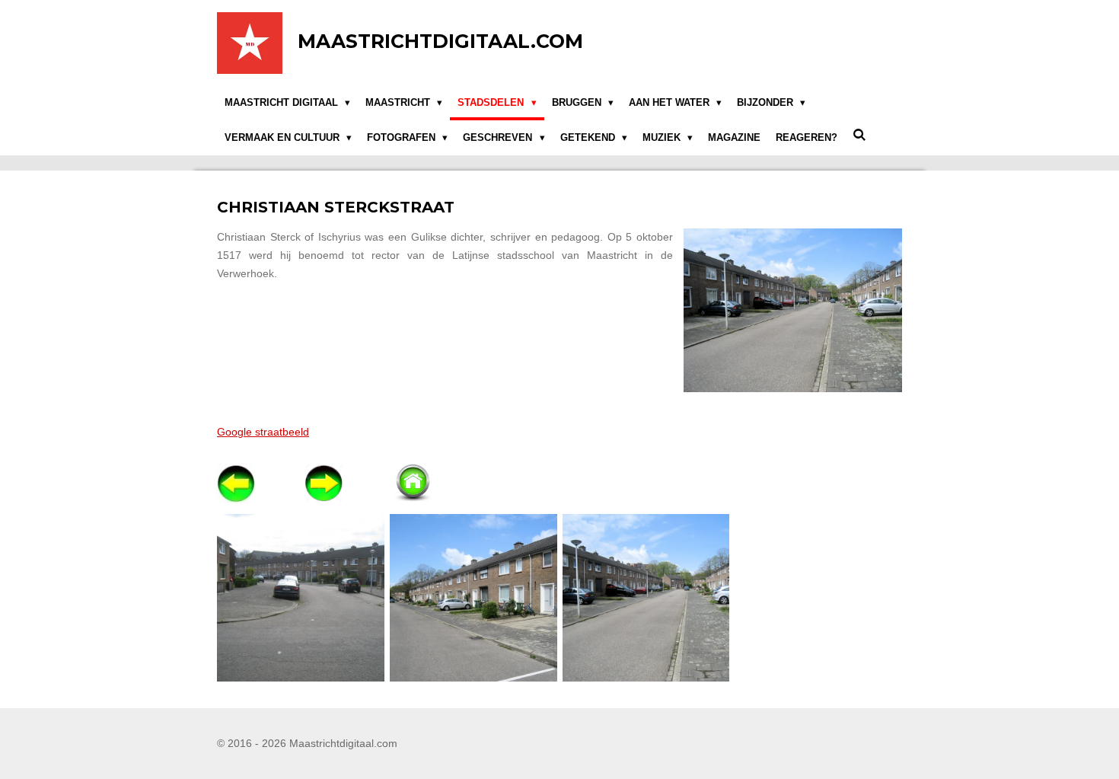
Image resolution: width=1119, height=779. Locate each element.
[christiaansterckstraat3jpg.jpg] (301, 597)
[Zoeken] (859, 135)
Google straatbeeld (263, 432)
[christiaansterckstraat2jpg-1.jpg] (646, 597)
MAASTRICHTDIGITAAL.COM (440, 41)
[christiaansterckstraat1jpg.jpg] (473, 597)
